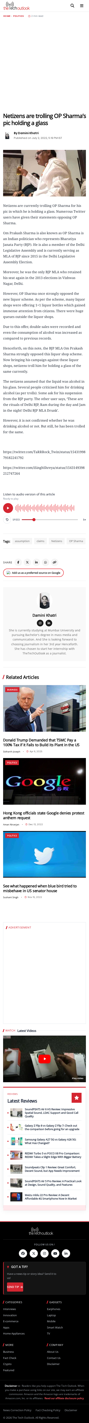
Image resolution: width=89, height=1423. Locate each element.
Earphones (53, 1309)
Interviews (9, 1309)
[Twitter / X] (27, 562)
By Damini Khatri (26, 133)
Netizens (56, 541)
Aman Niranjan (11, 824)
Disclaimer (53, 1364)
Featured (8, 1370)
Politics (18, 16)
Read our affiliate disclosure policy (64, 1398)
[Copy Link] (54, 562)
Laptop (51, 1315)
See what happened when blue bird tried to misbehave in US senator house (40, 888)
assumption (22, 541)
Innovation (10, 1315)
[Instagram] (40, 623)
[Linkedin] (66, 1253)
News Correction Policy (17, 1410)
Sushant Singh (10, 897)
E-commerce (10, 1321)
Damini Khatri (44, 615)
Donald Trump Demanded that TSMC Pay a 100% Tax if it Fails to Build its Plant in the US (41, 742)
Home (6, 16)
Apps (6, 1327)
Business (12, 689)
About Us (52, 1352)
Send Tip (13, 1287)
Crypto (7, 1364)
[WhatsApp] (45, 562)
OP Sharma (76, 541)
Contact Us (53, 1358)
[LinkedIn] (36, 562)
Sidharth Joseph (11, 751)
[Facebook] (18, 562)
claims (40, 541)
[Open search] (72, 6)
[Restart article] (7, 520)
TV (48, 1333)
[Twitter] (34, 1253)
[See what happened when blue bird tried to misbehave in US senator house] (44, 854)
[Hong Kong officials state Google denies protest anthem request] (44, 781)
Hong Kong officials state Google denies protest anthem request (43, 815)
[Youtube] (55, 1253)
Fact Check (9, 1358)
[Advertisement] (44, 64)
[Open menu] (82, 6)
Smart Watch (55, 1327)
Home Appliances (14, 1333)
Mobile (51, 1321)
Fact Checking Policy (48, 1410)
